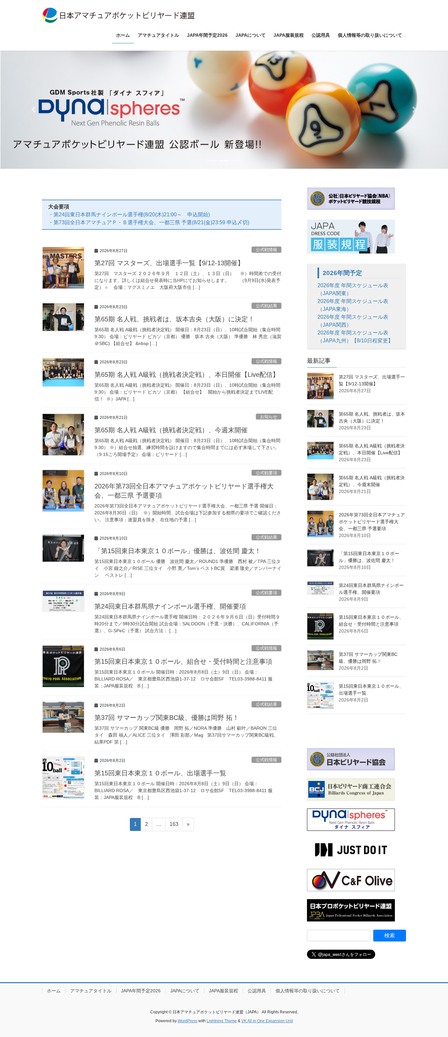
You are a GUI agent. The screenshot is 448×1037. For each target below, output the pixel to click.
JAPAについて (184, 990)
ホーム (54, 990)
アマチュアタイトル (91, 990)
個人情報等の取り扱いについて (307, 990)
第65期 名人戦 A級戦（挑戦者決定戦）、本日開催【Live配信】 (186, 374)
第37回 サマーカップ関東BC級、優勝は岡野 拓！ (166, 717)
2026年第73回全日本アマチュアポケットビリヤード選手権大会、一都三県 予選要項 (372, 521)
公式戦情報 (266, 249)
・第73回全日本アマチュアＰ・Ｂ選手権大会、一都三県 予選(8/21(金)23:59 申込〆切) (148, 222)
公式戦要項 (266, 472)
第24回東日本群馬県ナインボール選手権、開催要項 (170, 606)
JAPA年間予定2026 (141, 990)
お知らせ (268, 416)
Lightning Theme (222, 1021)
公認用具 (257, 990)
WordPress (187, 1021)
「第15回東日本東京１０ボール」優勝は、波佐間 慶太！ (177, 550)
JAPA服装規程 (223, 990)
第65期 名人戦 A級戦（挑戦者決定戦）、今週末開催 (171, 430)
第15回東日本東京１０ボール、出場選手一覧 (160, 773)
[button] (33, 110)
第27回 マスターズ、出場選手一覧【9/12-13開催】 (169, 263)
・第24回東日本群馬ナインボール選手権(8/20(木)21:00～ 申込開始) (129, 214)
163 (173, 826)
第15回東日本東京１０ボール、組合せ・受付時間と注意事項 (183, 661)
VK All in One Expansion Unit (267, 1021)
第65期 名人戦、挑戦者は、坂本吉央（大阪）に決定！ (174, 319)
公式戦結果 (266, 305)
